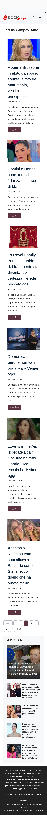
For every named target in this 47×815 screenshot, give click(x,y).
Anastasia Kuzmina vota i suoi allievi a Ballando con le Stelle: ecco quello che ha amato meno (21, 565)
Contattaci (38, 794)
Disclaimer (39, 811)
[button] (34, 17)
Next (19, 629)
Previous (8, 623)
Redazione (17, 811)
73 (12, 629)
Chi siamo (8, 811)
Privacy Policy (28, 811)
